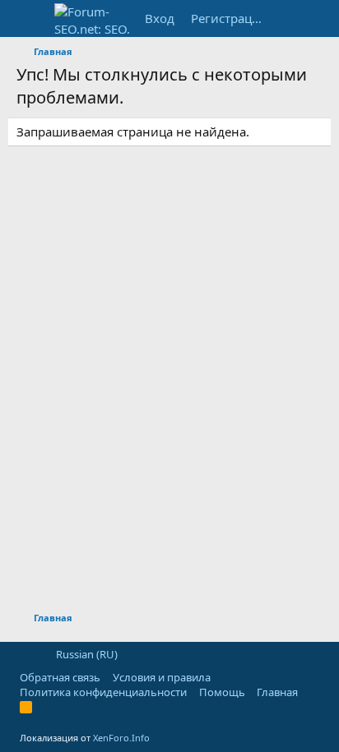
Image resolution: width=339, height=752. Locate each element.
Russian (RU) (85, 654)
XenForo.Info (121, 737)
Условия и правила (162, 677)
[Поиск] (321, 18)
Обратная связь (60, 677)
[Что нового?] (289, 18)
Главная (277, 692)
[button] (25, 654)
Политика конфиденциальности (103, 692)
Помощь (222, 692)
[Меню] (31, 18)
